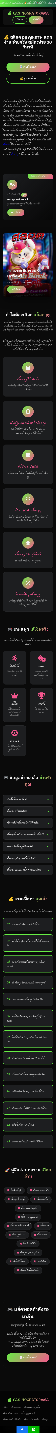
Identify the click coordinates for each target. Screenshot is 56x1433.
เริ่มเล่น (20, 20)
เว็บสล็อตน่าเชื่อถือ (29, 1244)
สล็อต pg (6, 144)
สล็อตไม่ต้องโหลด (19, 1261)
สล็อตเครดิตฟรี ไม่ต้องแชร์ (19, 1226)
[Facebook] (22, 1429)
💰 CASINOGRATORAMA (28, 13)
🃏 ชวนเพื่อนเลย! (28, 67)
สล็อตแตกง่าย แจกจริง (41, 1190)
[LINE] (33, 1429)
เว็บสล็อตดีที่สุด (15, 1190)
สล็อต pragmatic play (29, 1253)
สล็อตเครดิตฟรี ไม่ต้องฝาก (29, 1270)
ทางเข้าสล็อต (41, 1261)
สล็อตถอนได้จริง (42, 1199)
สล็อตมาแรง (44, 1226)
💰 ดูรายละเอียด (28, 78)
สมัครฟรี (36, 20)
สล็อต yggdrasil (18, 1235)
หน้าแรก (5, 1407)
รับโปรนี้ (17, 212)
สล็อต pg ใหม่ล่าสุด (18, 1199)
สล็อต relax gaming (29, 1217)
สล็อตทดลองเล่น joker (29, 1208)
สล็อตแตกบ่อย (42, 1235)
